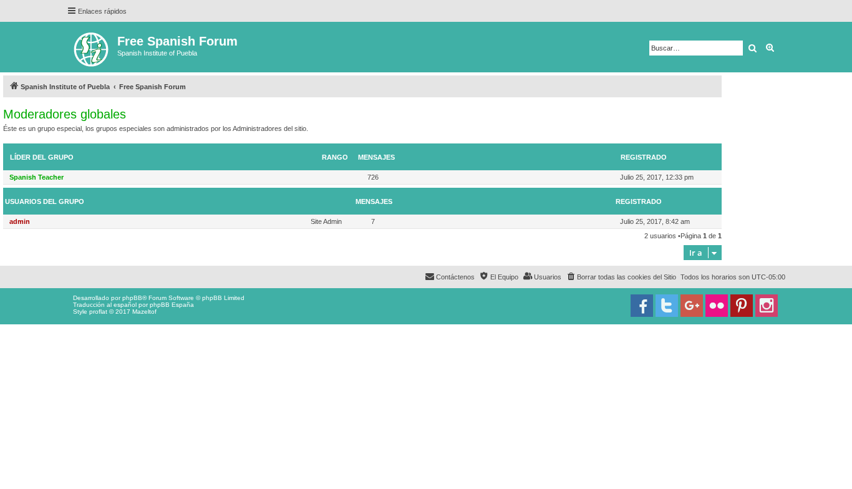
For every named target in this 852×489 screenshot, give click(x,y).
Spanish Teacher (36, 177)
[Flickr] (716, 305)
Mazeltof (144, 311)
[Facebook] (642, 305)
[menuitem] (621, 276)
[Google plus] (691, 305)
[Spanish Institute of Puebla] (92, 47)
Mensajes (376, 157)
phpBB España (172, 304)
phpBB (132, 297)
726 (373, 177)
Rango (335, 157)
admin (19, 221)
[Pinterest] (741, 305)
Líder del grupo (42, 157)
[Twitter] (667, 305)
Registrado (644, 157)
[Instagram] (766, 305)
